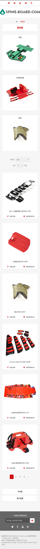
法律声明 (15, 538)
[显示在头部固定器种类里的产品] (20, 93)
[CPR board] (20, 241)
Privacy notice (7, 538)
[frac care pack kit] (20, 342)
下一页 (28, 477)
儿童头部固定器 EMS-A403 (20, 463)
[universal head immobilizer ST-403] (20, 442)
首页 (16, 21)
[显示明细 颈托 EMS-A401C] (20, 291)
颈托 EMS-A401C (20, 312)
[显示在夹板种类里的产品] (20, 52)
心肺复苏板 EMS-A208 (20, 261)
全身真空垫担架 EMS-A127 (20, 413)
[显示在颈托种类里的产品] (20, 133)
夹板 (20, 37)
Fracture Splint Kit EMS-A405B (20, 362)
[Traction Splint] (20, 190)
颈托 (20, 118)
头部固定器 (20, 78)
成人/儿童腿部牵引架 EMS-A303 (20, 211)
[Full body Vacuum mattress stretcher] (20, 392)
